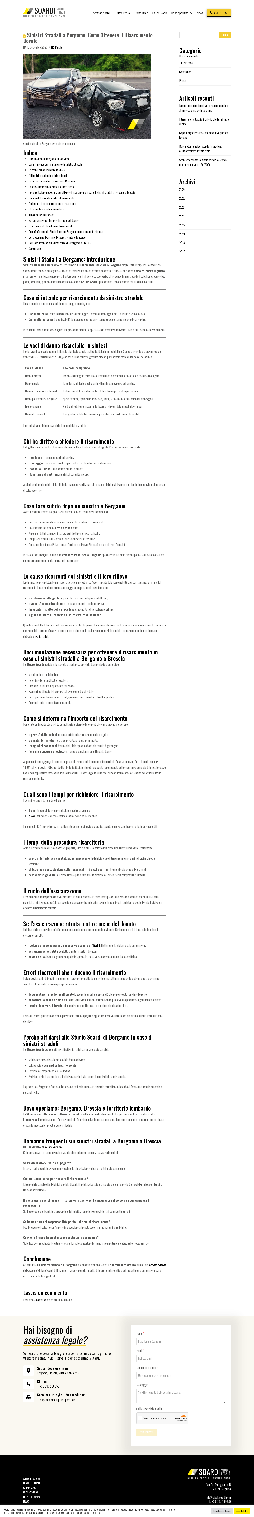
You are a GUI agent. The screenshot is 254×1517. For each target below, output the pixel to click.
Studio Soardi (157, 1265)
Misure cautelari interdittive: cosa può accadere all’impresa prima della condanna (203, 108)
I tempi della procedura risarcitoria (46, 209)
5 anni (32, 816)
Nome (140, 1333)
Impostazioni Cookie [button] (222, 1511)
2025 (182, 198)
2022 (182, 225)
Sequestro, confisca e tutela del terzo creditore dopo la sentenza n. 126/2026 (203, 162)
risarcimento (53, 1147)
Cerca (225, 35)
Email (140, 1350)
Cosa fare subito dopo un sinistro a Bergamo (52, 181)
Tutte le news (186, 63)
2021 (182, 234)
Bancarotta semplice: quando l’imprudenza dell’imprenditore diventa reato (200, 148)
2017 (182, 251)
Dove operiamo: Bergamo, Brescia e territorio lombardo (57, 237)
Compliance (185, 72)
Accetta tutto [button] (242, 1511)
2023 (182, 216)
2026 (182, 189)
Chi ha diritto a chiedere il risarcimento (48, 175)
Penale (58, 47)
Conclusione (35, 248)
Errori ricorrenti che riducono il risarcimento (51, 226)
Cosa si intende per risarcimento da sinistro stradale (55, 164)
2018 (182, 242)
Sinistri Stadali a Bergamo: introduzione (49, 158)
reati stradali (41, 636)
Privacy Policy (169, 1408)
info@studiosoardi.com (218, 1497)
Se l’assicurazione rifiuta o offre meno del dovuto (54, 220)
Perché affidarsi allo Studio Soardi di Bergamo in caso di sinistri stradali (66, 231)
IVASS (96, 945)
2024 (182, 207)
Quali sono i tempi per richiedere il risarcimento (53, 203)
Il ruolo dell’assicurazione (41, 215)
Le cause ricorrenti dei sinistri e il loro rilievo (51, 187)
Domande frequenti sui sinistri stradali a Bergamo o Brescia (60, 243)
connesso (41, 1300)
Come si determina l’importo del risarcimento (51, 198)
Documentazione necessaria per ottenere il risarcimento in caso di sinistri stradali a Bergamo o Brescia (82, 192)
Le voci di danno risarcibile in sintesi (47, 170)
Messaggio (142, 1385)
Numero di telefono (147, 1367)
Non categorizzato (188, 56)
